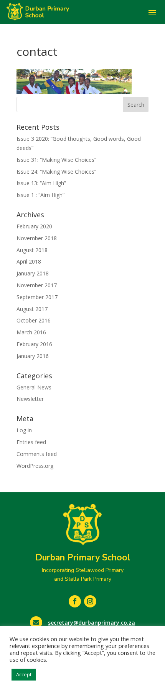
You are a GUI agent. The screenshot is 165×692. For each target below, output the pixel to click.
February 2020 (34, 226)
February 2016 (34, 344)
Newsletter (30, 398)
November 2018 (36, 238)
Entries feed (31, 442)
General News (33, 387)
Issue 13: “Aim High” (41, 183)
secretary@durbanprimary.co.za (91, 622)
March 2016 (31, 332)
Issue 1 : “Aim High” (40, 195)
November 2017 (36, 285)
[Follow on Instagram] (90, 601)
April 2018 (28, 261)
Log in (24, 430)
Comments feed (36, 454)
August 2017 (32, 309)
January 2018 (32, 273)
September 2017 (37, 297)
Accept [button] (23, 674)
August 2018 (32, 250)
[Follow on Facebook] (75, 601)
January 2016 (32, 356)
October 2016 (33, 320)
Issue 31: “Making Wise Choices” (56, 159)
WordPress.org (34, 465)
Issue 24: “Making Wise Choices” (56, 171)
